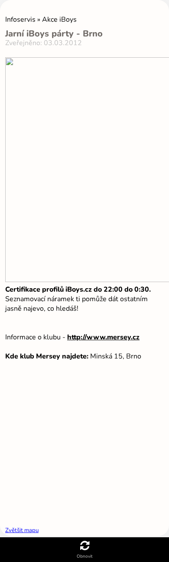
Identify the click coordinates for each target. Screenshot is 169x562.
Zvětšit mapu (22, 530)
